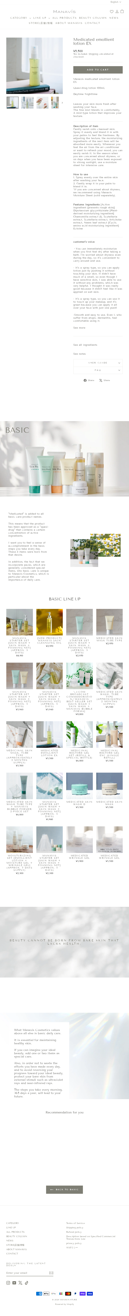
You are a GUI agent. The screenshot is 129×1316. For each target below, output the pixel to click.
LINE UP (40, 17)
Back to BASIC (67, 1189)
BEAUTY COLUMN (93, 17)
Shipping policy (74, 1227)
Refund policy (73, 1232)
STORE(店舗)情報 (41, 23)
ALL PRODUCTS (64, 17)
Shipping (93, 54)
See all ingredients (85, 344)
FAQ (98, 370)
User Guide (98, 363)
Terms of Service (75, 1223)
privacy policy (74, 1243)
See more (79, 327)
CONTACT (92, 23)
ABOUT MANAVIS (69, 23)
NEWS (114, 17)
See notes (79, 353)
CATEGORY (19, 17)
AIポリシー (72, 1247)
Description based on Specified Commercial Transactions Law (90, 1237)
